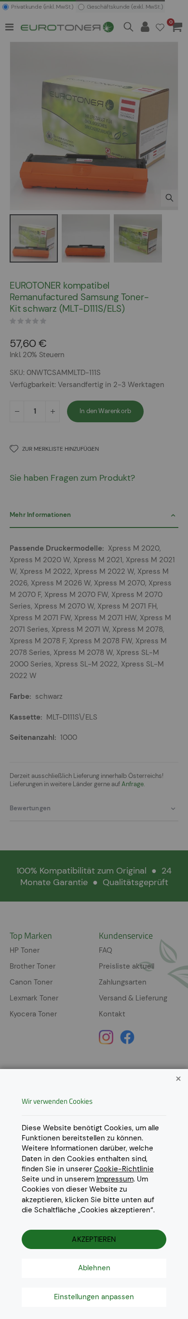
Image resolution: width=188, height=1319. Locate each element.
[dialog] (94, 659)
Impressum (115, 1179)
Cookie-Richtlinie (124, 1169)
